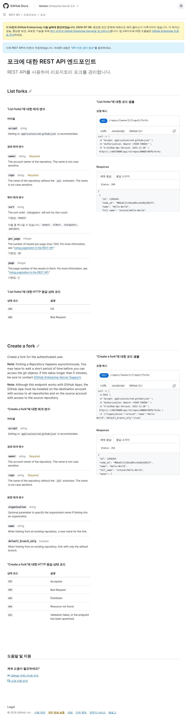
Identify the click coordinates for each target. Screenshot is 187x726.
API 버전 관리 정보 (83, 47)
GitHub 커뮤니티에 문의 (25, 675)
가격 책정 (81, 712)
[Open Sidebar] (4, 15)
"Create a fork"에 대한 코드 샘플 (117, 356)
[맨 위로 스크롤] (179, 718)
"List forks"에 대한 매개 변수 (26, 109)
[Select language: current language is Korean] (181, 6)
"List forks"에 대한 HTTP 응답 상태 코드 (34, 291)
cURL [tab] (103, 130)
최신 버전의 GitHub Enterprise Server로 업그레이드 (80, 30)
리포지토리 (30, 14)
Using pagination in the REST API (33, 247)
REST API (14, 14)
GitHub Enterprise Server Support (57, 377)
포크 (42, 14)
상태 (70, 712)
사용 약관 (39, 712)
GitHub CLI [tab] (135, 130)
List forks (17, 91)
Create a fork (21, 346)
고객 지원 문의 (19, 680)
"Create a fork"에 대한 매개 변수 (28, 409)
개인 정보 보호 (56, 712)
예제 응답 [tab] (105, 176)
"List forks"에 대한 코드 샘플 (115, 101)
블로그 (112, 712)
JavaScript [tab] (118, 130)
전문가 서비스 (97, 712)
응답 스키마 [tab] (123, 176)
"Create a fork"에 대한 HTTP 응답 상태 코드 (36, 564)
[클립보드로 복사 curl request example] (174, 130)
